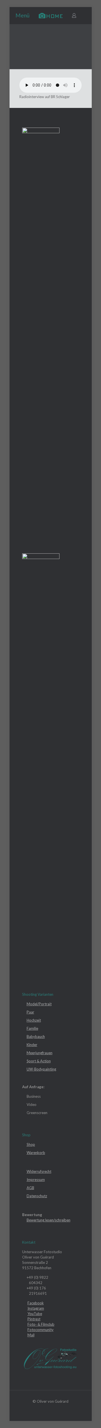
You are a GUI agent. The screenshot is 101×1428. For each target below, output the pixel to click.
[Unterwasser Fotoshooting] (51, 15)
